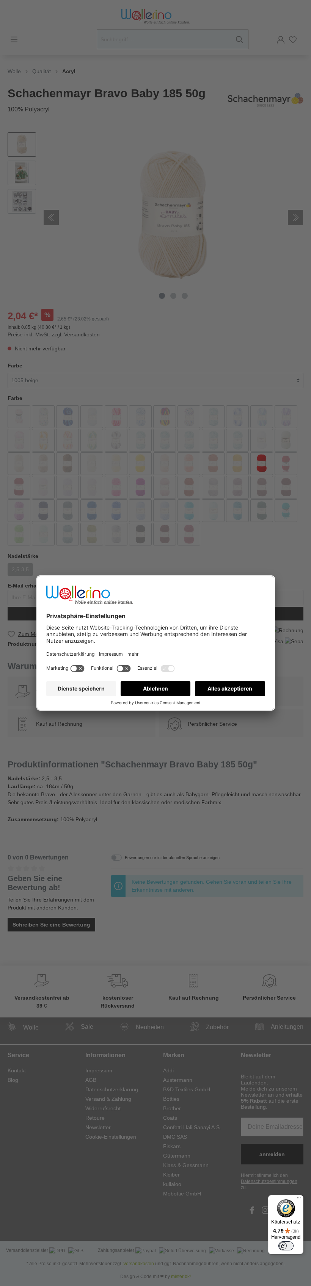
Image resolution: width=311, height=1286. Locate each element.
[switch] (286, 1245)
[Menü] (298, 1199)
